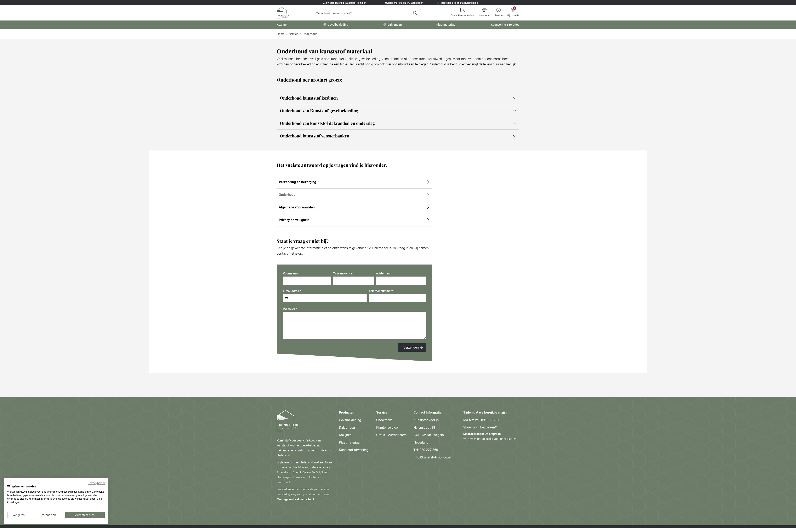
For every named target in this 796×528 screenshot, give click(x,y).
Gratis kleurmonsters (462, 15)
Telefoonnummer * (381, 291)
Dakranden (394, 24)
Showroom (484, 15)
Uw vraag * (290, 308)
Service (498, 15)
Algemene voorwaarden (297, 207)
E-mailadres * (292, 291)
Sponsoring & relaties (505, 24)
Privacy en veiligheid (294, 220)
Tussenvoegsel (343, 273)
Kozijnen (282, 24)
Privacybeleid (96, 483)
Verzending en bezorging (297, 182)
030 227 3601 (430, 450)
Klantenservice (387, 427)
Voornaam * (290, 273)
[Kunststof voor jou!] (288, 435)
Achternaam (384, 273)
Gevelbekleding (338, 24)
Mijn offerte (513, 15)
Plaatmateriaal (446, 24)
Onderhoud (287, 195)
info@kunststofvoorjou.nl (432, 457)
